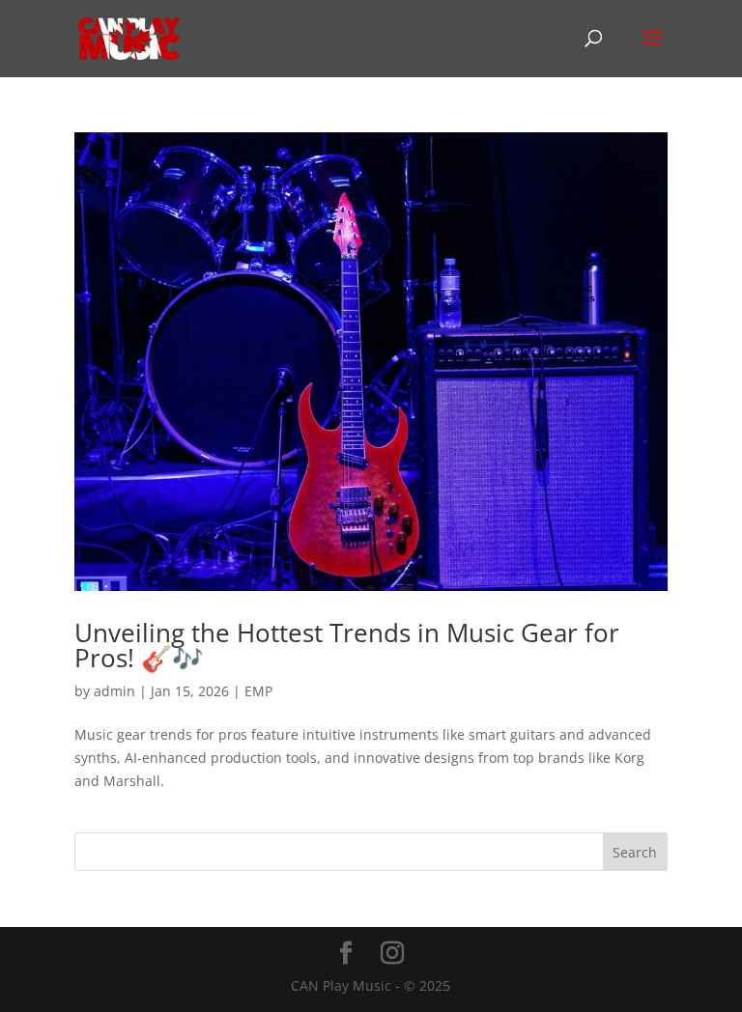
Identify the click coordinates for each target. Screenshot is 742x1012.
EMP (258, 691)
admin (114, 691)
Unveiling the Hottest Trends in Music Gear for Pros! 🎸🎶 (346, 645)
